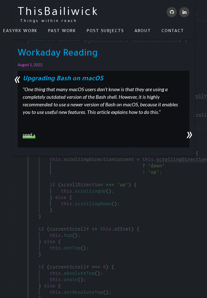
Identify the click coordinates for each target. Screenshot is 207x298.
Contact (173, 31)
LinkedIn (184, 12)
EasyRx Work (20, 31)
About (143, 31)
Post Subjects (105, 31)
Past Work (62, 31)
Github (172, 12)
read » (29, 135)
